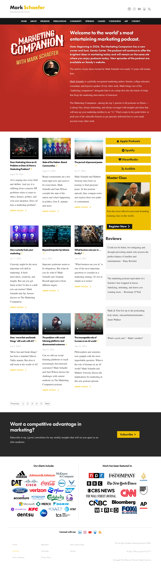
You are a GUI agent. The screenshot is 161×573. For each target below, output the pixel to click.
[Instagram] (134, 9)
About (33, 21)
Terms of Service (18, 557)
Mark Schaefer (77, 81)
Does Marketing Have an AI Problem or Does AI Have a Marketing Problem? (23, 166)
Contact (136, 21)
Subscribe (44, 551)
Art (126, 21)
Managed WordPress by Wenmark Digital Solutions (132, 560)
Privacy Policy (46, 557)
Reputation (45, 544)
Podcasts (16, 551)
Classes (101, 21)
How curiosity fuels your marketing (21, 251)
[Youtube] (139, 9)
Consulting (115, 21)
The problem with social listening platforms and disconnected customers (53, 341)
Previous (15, 403)
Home (24, 21)
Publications (59, 21)
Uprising (89, 21)
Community (76, 21)
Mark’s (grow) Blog (77, 544)
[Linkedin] (129, 9)
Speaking (44, 21)
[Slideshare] (144, 9)
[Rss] (149, 9)
